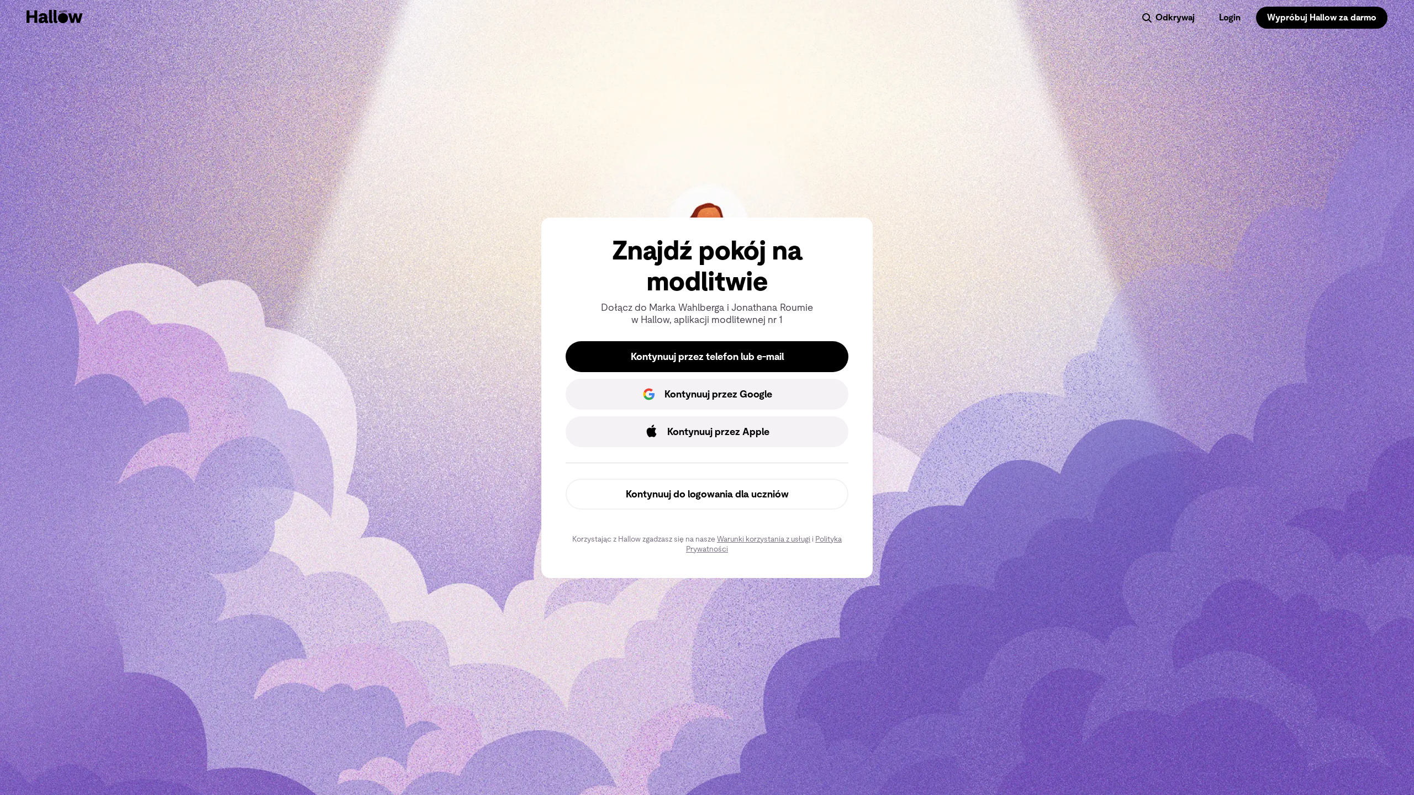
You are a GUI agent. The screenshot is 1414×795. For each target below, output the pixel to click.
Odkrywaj (1175, 17)
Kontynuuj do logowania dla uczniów (707, 494)
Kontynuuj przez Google (718, 394)
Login (1230, 17)
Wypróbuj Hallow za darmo (1321, 17)
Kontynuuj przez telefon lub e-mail (707, 357)
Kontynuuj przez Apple (718, 432)
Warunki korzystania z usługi (763, 539)
